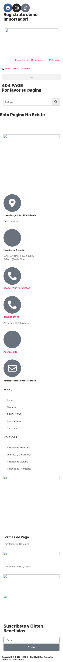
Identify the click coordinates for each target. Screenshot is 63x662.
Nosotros (11, 407)
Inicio (9, 400)
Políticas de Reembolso (19, 468)
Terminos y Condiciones (19, 454)
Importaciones (14, 421)
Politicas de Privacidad (18, 447)
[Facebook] (8, 8)
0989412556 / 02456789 (17, 288)
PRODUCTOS (14, 414)
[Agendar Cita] (12, 339)
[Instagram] (16, 8)
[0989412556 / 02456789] (12, 276)
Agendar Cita (10, 352)
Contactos (12, 428)
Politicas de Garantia (17, 461)
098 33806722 (11, 317)
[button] (31, 77)
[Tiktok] (25, 8)
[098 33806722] (12, 305)
